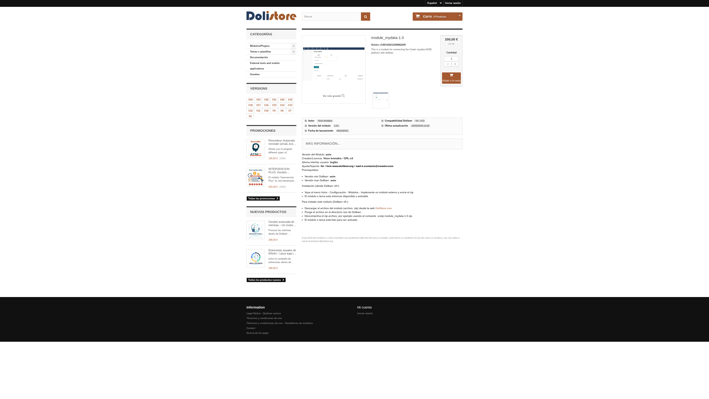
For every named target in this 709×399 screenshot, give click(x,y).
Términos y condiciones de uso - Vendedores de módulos (279, 323)
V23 (258, 99)
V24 (250, 99)
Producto (434, 16)
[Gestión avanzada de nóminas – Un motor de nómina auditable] (255, 230)
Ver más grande (332, 96)
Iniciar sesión (453, 3)
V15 (274, 105)
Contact (250, 328)
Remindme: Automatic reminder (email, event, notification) (282, 142)
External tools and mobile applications (265, 66)
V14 (282, 105)
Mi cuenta (364, 307)
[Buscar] (365, 16)
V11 (258, 110)
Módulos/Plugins (260, 46)
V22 (266, 99)
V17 (258, 105)
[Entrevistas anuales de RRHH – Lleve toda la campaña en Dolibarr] (255, 258)
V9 (274, 110)
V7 (289, 110)
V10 (266, 110)
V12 (250, 110)
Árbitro (375, 44)
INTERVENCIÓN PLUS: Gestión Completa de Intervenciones (279, 170)
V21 (274, 99)
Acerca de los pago (257, 333)
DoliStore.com (383, 208)
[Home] (271, 15)
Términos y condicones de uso (264, 318)
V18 (250, 105)
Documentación (259, 57)
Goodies (255, 74)
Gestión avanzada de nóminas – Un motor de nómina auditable (281, 223)
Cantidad (451, 52)
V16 (266, 105)
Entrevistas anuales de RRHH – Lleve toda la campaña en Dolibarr (282, 252)
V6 (250, 116)
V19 (290, 99)
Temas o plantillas (260, 51)
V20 (282, 99)
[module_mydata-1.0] (380, 100)
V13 (290, 105)
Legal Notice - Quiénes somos (263, 313)
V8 (281, 110)
